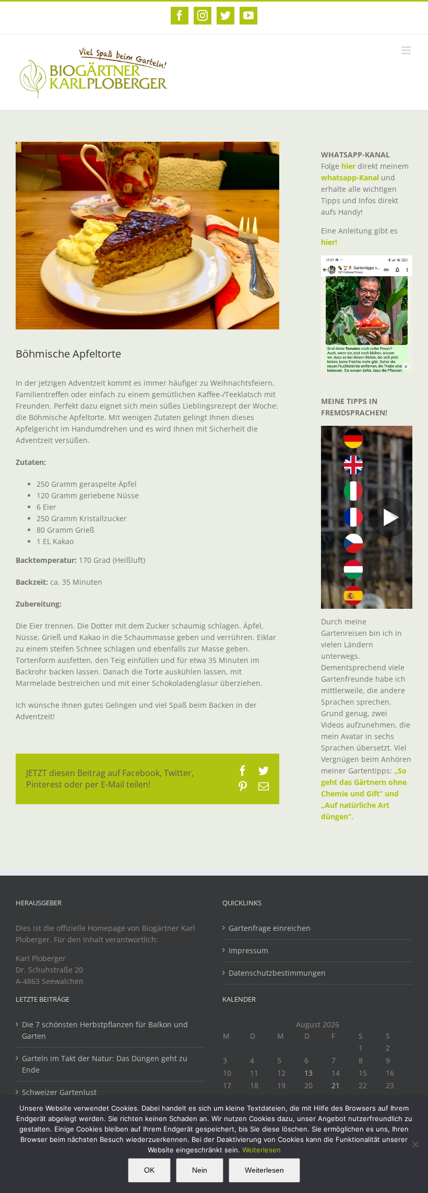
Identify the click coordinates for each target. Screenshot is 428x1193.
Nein (199, 1170)
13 (308, 1073)
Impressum (248, 950)
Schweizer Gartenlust (59, 1092)
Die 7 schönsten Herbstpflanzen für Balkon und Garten (105, 1030)
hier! (330, 242)
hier (348, 166)
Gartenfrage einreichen (270, 928)
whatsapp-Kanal (350, 177)
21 (335, 1085)
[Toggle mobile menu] (406, 50)
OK (149, 1170)
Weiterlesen (261, 1150)
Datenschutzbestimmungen (277, 973)
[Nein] (415, 1144)
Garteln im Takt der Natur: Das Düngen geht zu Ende (104, 1064)
